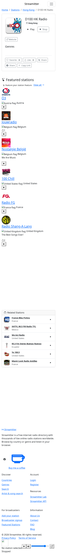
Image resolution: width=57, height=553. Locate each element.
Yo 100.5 (16, 352)
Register (34, 484)
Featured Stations (11, 524)
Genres (5, 484)
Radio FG (8, 202)
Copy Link (25, 65)
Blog (32, 529)
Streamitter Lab (38, 496)
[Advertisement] (28, 281)
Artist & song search (12, 493)
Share (44, 60)
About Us (35, 515)
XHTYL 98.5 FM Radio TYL (24, 326)
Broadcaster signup (12, 520)
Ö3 (4, 98)
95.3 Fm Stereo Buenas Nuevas (26, 343)
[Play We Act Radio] (50, 336)
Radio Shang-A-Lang (17, 226)
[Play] (24, 546)
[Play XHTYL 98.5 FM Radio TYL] (50, 328)
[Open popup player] (52, 546)
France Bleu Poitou (21, 317)
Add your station (10, 515)
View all (37, 84)
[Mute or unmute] (28, 546)
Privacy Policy (9, 538)
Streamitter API (38, 501)
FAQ (32, 524)
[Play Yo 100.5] (50, 354)
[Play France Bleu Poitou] (50, 319)
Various (9, 51)
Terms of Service (27, 538)
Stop (44, 29)
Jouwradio (9, 122)
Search (5, 489)
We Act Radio (18, 335)
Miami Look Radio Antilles (24, 361)
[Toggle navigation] (51, 4)
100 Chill (8, 178)
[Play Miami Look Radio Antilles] (50, 362)
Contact (34, 520)
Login (33, 480)
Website (12, 39)
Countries (7, 480)
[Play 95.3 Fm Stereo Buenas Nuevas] (50, 345)
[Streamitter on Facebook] (4, 459)
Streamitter (10, 429)
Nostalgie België (14, 149)
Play (32, 29)
